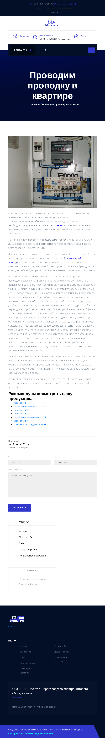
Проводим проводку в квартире (60, 104)
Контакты (20, 50)
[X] (20, 444)
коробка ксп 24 (21, 413)
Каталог (23, 531)
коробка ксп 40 (21, 420)
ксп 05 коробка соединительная (29, 424)
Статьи (11, 626)
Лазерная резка (28, 549)
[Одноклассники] (13, 444)
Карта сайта (55, 12)
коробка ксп (19, 402)
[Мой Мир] (27, 444)
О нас (22, 543)
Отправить (19, 507)
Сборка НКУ (25, 537)
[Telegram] (17, 444)
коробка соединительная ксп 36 (29, 417)
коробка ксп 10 (21, 410)
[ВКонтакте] (9, 444)
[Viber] (24, 444)
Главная (35, 104)
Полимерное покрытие (32, 555)
